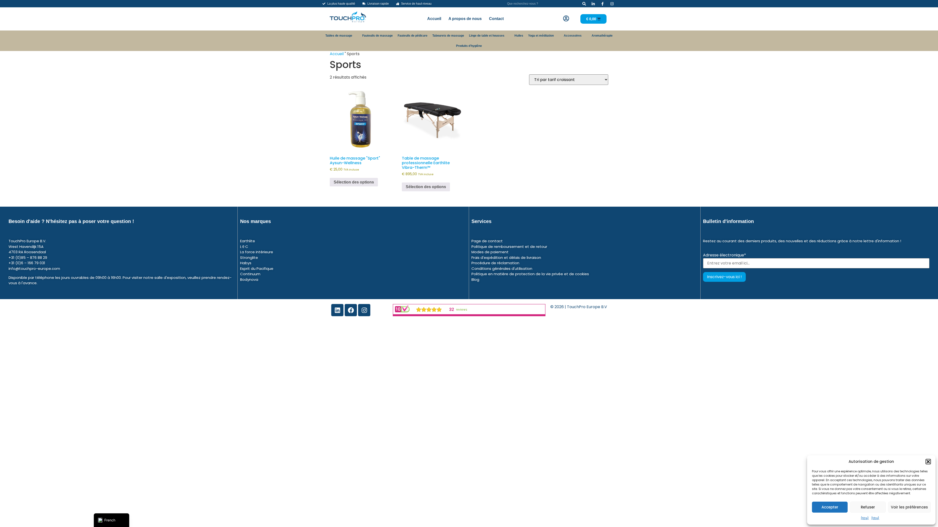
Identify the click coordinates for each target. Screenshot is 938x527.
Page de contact (487, 240)
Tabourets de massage (448, 35)
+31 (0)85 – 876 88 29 (28, 257)
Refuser (868, 507)
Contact (496, 19)
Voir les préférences (909, 507)
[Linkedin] (337, 310)
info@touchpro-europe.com (34, 268)
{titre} (865, 518)
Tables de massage (338, 35)
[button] (928, 461)
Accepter (829, 507)
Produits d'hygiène (469, 46)
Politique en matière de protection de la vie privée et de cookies (530, 273)
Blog (475, 279)
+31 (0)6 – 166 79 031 (27, 262)
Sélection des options (354, 182)
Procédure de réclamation (495, 262)
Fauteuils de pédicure (412, 35)
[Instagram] (364, 310)
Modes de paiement (490, 251)
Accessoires (573, 35)
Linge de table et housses (486, 35)
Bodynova (249, 279)
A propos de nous (465, 19)
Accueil (434, 19)
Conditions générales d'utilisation (501, 268)
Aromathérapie (602, 35)
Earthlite (247, 240)
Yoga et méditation (541, 35)
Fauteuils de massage (377, 35)
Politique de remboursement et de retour (509, 246)
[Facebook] (351, 310)
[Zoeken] (584, 4)
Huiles (518, 35)
